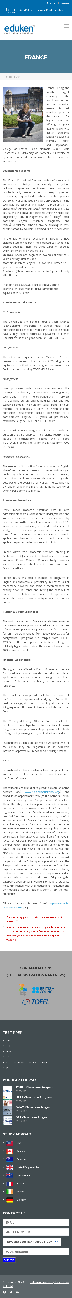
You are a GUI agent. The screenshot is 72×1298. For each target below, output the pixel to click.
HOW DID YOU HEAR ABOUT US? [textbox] (29, 1242)
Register (65, 3)
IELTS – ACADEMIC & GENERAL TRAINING (27, 1062)
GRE (8, 1046)
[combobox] (32, 1242)
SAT (8, 1040)
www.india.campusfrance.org (42, 792)
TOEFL (9, 1057)
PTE (8, 1068)
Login (53, 3)
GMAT (9, 1051)
